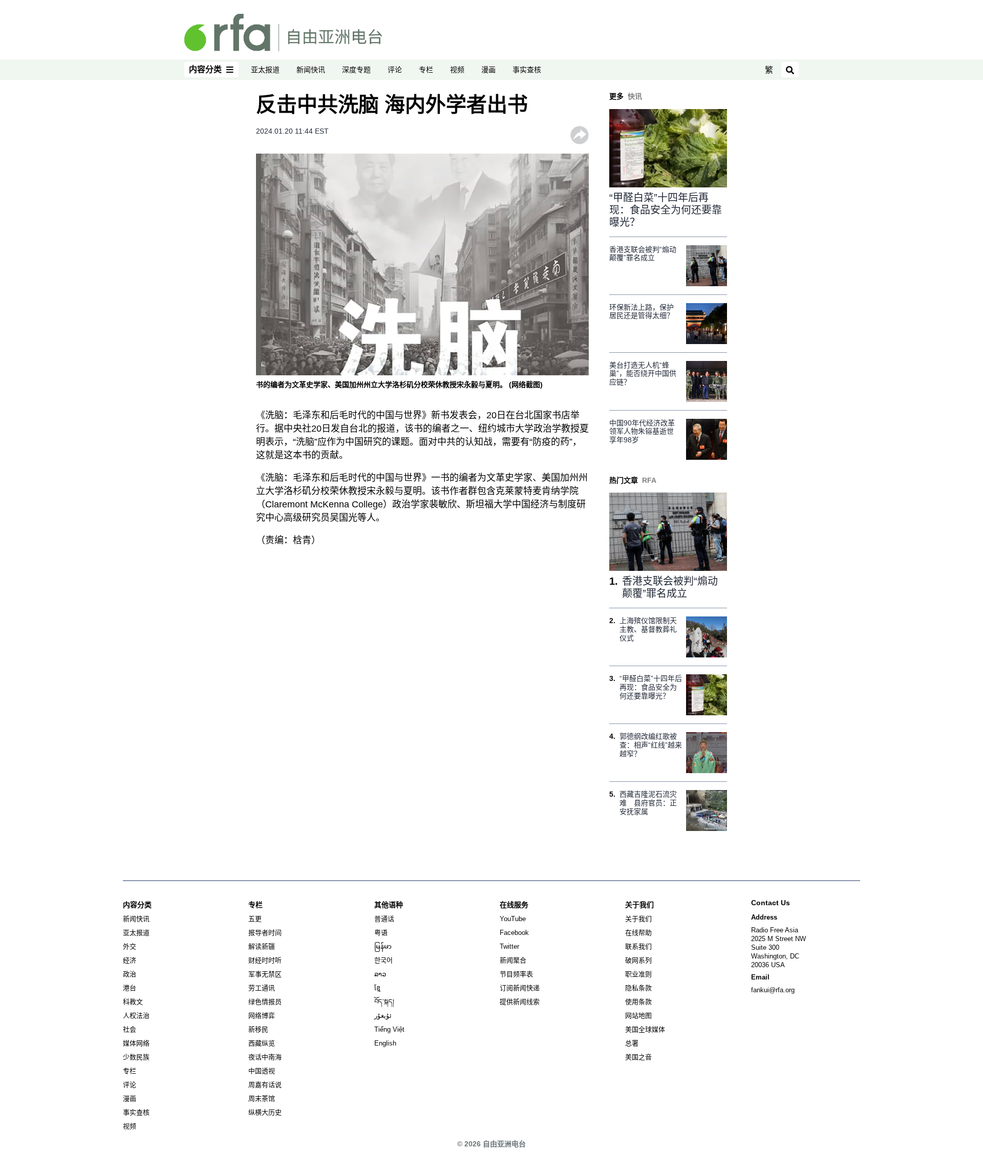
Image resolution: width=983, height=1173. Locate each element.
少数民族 (136, 1057)
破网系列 (638, 960)
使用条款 (638, 1002)
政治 (129, 974)
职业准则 (638, 974)
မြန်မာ (383, 946)
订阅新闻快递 (520, 988)
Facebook (514, 932)
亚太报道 (265, 70)
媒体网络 (136, 1043)
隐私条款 (638, 988)
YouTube (513, 919)
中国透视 (261, 1071)
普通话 (384, 919)
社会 (129, 1029)
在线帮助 (638, 932)
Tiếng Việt (389, 1029)
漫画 (488, 70)
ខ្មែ (377, 988)
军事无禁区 (265, 974)
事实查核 (526, 70)
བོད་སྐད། (384, 1002)
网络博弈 (261, 1015)
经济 (129, 960)
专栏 (426, 70)
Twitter (509, 946)
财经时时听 (265, 960)
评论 (395, 70)
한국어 (383, 960)
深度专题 (356, 70)
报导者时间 (265, 932)
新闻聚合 (513, 960)
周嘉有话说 (265, 1085)
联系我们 (638, 946)
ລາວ (380, 974)
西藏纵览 (261, 1043)
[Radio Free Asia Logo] (283, 32)
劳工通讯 (261, 988)
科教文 (133, 1002)
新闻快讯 (310, 70)
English (385, 1043)
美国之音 (638, 1057)
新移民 (258, 1029)
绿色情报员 (265, 1002)
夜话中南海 (265, 1057)
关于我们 (638, 919)
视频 (457, 70)
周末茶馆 (261, 1098)
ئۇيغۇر (383, 1015)
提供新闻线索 (520, 1002)
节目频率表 (516, 974)
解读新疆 (261, 946)
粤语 (381, 932)
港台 (129, 988)
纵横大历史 (265, 1112)
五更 (255, 919)
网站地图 (638, 1015)
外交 (129, 946)
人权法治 (136, 1015)
